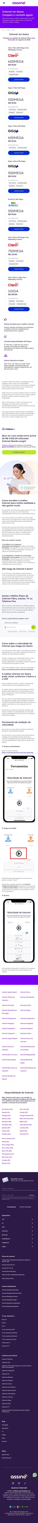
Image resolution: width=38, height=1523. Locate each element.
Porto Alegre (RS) (8, 1145)
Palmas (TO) (6, 1163)
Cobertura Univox (7, 1384)
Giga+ (4, 1246)
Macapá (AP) (6, 1115)
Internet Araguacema (27, 1018)
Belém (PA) (23, 1121)
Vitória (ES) (6, 1131)
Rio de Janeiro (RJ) (8, 1138)
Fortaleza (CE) (6, 1125)
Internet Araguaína (26, 1023)
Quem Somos (5, 1454)
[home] (17, 3)
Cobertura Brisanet (7, 1377)
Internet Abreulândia (27, 997)
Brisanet (5, 1235)
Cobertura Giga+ (6, 1400)
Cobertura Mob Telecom (8, 1393)
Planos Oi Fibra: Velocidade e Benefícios (13, 1274)
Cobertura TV (6, 1407)
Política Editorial (6, 1458)
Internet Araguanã (26, 1028)
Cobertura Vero (6, 1403)
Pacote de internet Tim (8, 1264)
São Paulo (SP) (7, 1157)
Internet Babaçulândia (27, 1055)
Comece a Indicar (19, 452)
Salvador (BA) (6, 1121)
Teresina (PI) (24, 1134)
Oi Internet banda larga (9, 1271)
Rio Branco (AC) (7, 1109)
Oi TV (3, 1326)
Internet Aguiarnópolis (9, 992)
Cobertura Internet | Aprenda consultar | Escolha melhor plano (15, 1410)
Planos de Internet (8, 1256)
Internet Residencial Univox (10, 1296)
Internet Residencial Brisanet (10, 1290)
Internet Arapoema (8, 1033)
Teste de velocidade (25, 1207)
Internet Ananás (25, 1005)
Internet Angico (25, 1010)
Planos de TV (5, 1346)
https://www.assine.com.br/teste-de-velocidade (17, 669)
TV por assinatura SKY (8, 1329)
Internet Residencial (9, 1286)
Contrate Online (18, 79)
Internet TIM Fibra (7, 1359)
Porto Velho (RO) (7, 1148)
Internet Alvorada (8, 1005)
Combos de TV (6, 1342)
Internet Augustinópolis (10, 1038)
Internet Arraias (25, 1033)
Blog (3, 1421)
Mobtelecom (6, 1239)
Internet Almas (25, 992)
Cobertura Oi (5, 1374)
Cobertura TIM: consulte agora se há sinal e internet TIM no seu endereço (16, 1366)
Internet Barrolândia (9, 1060)
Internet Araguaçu (8, 1023)
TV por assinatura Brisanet (9, 1336)
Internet (4, 1441)
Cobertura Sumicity (7, 1397)
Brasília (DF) (6, 1128)
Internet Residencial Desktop (10, 1306)
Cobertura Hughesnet (8, 1370)
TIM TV (4, 1323)
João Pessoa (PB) (26, 1125)
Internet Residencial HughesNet (11, 1303)
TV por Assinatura (8, 1316)
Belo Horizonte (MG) (26, 1118)
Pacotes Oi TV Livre (7, 1268)
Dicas (3, 1438)
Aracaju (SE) (6, 1160)
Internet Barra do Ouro (9, 1055)
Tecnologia (5, 1425)
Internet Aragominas (9, 1018)
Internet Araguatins (8, 1028)
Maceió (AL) (6, 1112)
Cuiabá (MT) (24, 1112)
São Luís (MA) (24, 1109)
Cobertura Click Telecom (9, 1387)
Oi (2, 1223)
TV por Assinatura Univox (9, 1339)
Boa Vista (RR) (7, 1151)
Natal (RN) (5, 1142)
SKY (3, 1227)
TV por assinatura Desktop (9, 1332)
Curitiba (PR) (24, 1128)
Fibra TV (4, 1319)
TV (3, 1431)
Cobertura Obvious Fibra (9, 1390)
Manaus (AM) (6, 1118)
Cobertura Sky (6, 1362)
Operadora (5, 1428)
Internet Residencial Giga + (9, 1300)
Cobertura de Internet (9, 1355)
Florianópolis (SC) (8, 1154)
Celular (4, 1435)
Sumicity (5, 1231)
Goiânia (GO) (6, 1134)
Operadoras (6, 1215)
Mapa (4, 1451)
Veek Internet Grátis (8, 1278)
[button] (4, 3)
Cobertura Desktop (7, 1380)
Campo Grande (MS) (26, 1115)
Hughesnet (5, 1242)
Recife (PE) (23, 1131)
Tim (3, 1219)
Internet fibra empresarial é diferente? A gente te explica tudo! (16, 1260)
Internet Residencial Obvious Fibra (12, 1293)
